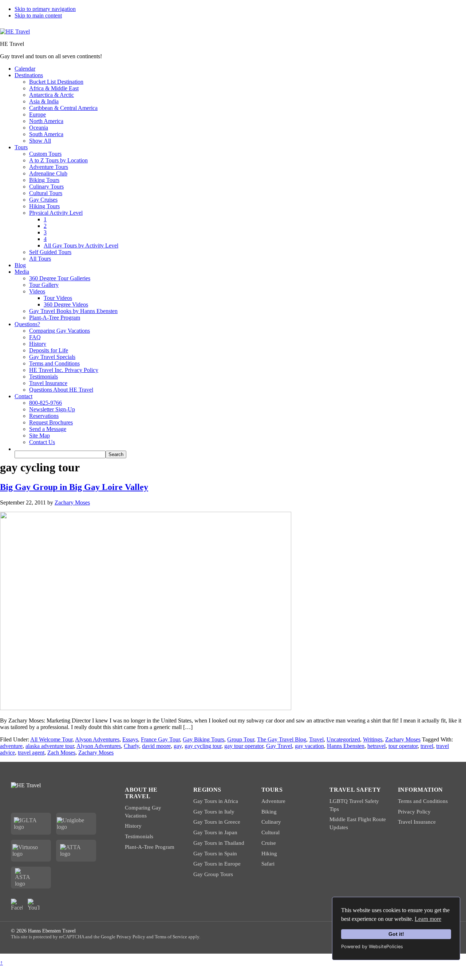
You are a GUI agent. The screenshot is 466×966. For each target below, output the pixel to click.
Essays (130, 739)
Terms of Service (171, 936)
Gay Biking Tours (203, 739)
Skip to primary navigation (45, 9)
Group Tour (240, 739)
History (133, 826)
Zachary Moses (402, 739)
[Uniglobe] (76, 823)
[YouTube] (33, 904)
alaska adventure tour (49, 746)
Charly (131, 746)
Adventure (273, 801)
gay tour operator (243, 746)
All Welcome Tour (51, 739)
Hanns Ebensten (345, 746)
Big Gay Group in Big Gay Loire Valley (74, 487)
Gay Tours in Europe (217, 864)
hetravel (376, 746)
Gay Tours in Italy (213, 812)
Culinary (271, 822)
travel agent (31, 752)
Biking (269, 812)
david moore (156, 746)
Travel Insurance (417, 822)
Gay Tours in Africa (215, 801)
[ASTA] (31, 877)
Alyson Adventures (97, 739)
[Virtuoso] (31, 850)
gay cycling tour (203, 746)
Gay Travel (279, 746)
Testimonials (139, 836)
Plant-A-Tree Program (149, 847)
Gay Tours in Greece (216, 822)
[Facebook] (17, 904)
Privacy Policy (414, 812)
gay (178, 746)
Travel (316, 739)
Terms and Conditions (423, 801)
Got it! (396, 934)
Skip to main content (38, 15)
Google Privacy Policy (123, 936)
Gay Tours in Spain (215, 853)
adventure (11, 746)
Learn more (428, 919)
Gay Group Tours (213, 874)
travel (426, 746)
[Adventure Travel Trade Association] (76, 850)
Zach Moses (61, 752)
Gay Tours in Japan (215, 832)
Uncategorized (343, 739)
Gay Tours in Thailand (218, 843)
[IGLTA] (31, 823)
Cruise (268, 843)
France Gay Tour (160, 739)
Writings (372, 739)
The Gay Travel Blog (281, 739)
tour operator (403, 746)
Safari (268, 864)
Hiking (269, 853)
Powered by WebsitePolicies (372, 946)
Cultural (270, 832)
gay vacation (309, 746)
